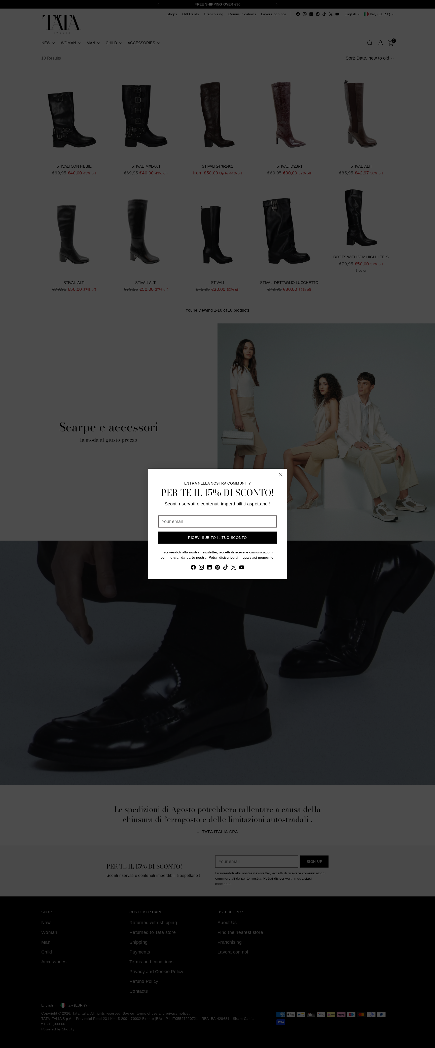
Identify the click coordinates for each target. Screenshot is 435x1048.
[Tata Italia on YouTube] (242, 568)
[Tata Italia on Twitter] (234, 568)
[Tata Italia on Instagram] (201, 568)
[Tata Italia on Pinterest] (217, 568)
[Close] (281, 475)
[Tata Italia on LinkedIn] (209, 568)
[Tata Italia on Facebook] (193, 568)
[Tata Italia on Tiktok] (226, 568)
